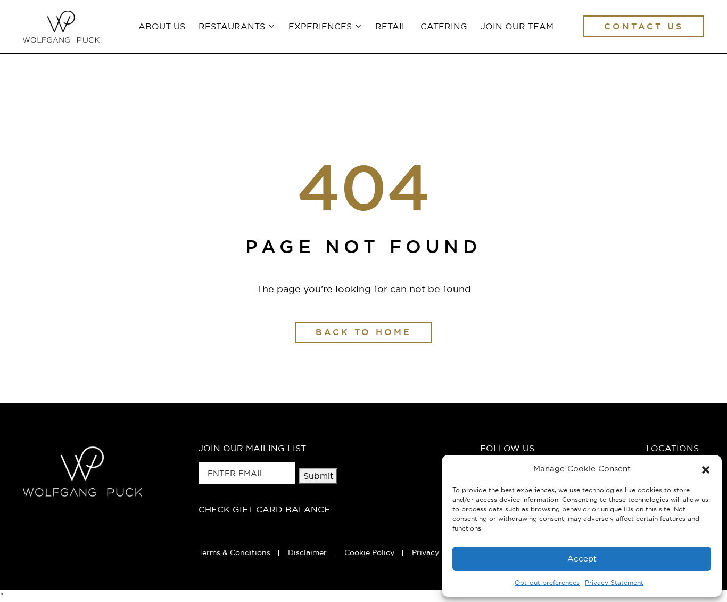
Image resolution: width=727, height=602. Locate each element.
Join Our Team (517, 26)
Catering (443, 26)
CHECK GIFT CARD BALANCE (264, 509)
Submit (318, 475)
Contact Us (643, 26)
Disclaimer (307, 552)
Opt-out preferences (547, 583)
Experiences (320, 26)
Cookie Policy (369, 552)
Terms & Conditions (234, 552)
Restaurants (232, 26)
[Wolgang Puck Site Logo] (61, 26)
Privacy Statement (614, 583)
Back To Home (363, 332)
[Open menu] (270, 25)
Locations (672, 448)
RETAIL (391, 26)
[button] (705, 468)
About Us (161, 26)
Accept (582, 559)
